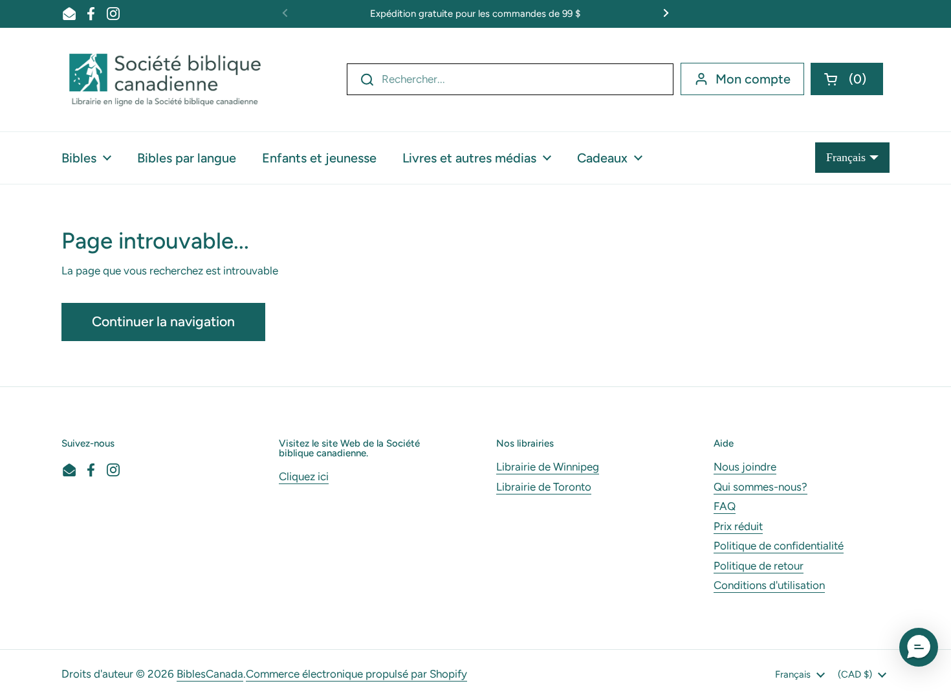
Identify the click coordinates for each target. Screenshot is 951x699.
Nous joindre (745, 466)
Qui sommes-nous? (760, 486)
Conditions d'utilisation (769, 585)
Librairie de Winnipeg (547, 466)
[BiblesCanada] (164, 79)
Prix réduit (738, 526)
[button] (847, 79)
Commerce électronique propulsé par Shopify (356, 673)
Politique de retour (758, 565)
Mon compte (753, 79)
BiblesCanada (210, 673)
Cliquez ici (304, 476)
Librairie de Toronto (543, 486)
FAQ (725, 506)
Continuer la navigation (163, 321)
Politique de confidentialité (779, 545)
